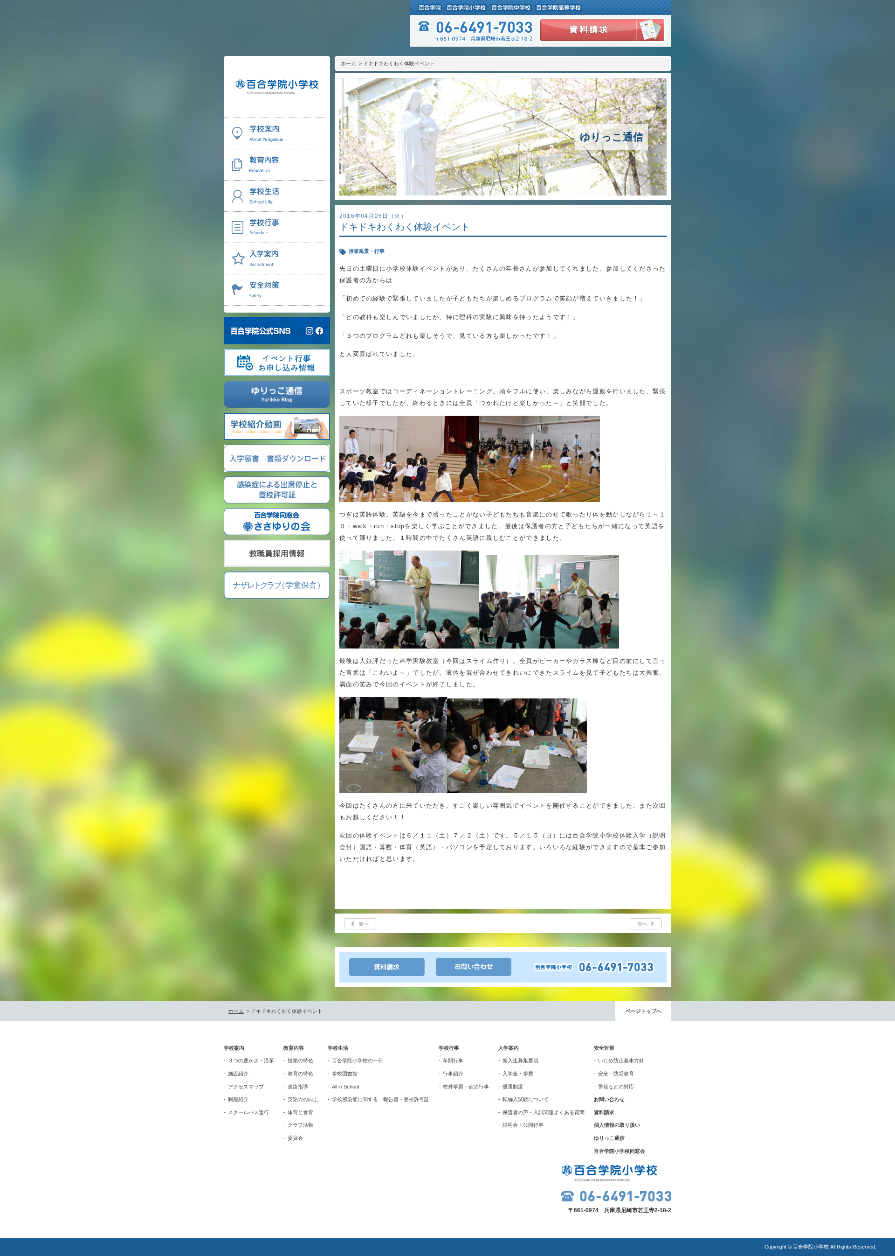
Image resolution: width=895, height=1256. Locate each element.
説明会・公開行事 (523, 1125)
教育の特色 (300, 1073)
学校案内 (234, 1048)
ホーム (348, 63)
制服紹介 (238, 1099)
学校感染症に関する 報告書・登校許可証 (380, 1099)
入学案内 (508, 1048)
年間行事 (453, 1060)
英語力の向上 (303, 1099)
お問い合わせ (609, 1099)
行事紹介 (453, 1073)
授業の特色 (300, 1060)
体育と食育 (300, 1112)
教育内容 (293, 1048)
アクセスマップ (246, 1086)
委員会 (295, 1138)
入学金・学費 (518, 1073)
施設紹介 (238, 1073)
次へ (642, 924)
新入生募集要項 (520, 1060)
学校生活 (338, 1048)
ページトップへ (643, 1011)
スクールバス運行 (248, 1112)
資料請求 (604, 1112)
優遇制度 (513, 1086)
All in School (345, 1086)
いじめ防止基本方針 (621, 1060)
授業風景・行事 (367, 251)
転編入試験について (526, 1099)
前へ (363, 924)
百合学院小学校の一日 (357, 1060)
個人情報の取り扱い (617, 1125)
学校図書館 (345, 1073)
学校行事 (449, 1048)
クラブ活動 (300, 1125)
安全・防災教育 (616, 1073)
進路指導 (298, 1086)
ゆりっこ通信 (609, 1138)
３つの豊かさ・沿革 (251, 1060)
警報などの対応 (616, 1086)
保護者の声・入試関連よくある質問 (544, 1112)
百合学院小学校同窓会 (619, 1151)
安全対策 (604, 1048)
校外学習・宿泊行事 (466, 1086)
